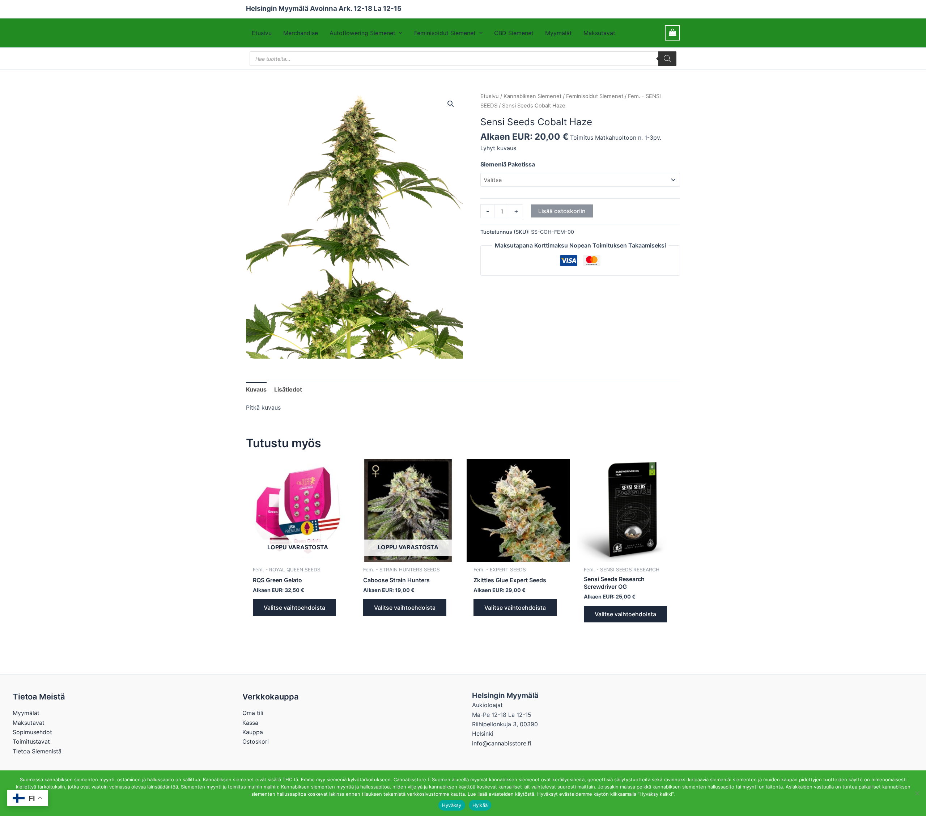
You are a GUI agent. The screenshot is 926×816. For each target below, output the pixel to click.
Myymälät (558, 33)
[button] (399, 33)
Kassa (250, 722)
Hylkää (480, 805)
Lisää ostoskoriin (562, 211)
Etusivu (262, 33)
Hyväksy (452, 805)
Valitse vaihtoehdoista (294, 607)
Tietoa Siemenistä (37, 751)
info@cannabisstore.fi (501, 743)
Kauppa (252, 732)
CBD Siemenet (514, 33)
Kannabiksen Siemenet (532, 96)
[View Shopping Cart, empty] (672, 32)
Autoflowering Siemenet (362, 33)
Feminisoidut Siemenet (445, 33)
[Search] (667, 58)
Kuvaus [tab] (256, 389)
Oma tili (252, 712)
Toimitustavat (31, 741)
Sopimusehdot (32, 732)
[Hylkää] (917, 793)
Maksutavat (599, 33)
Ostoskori (255, 741)
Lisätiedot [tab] (288, 389)
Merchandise (300, 33)
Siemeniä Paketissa (507, 164)
